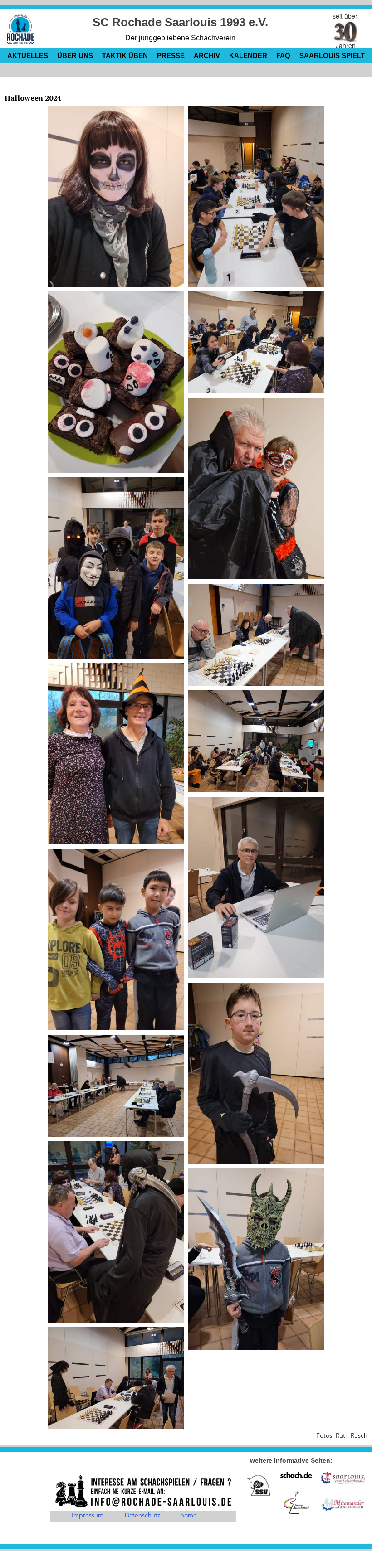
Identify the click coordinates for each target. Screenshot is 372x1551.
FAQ (283, 55)
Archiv (207, 55)
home (189, 1515)
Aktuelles (27, 55)
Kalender (248, 55)
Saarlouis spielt (332, 55)
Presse (171, 55)
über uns (75, 55)
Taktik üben (125, 55)
